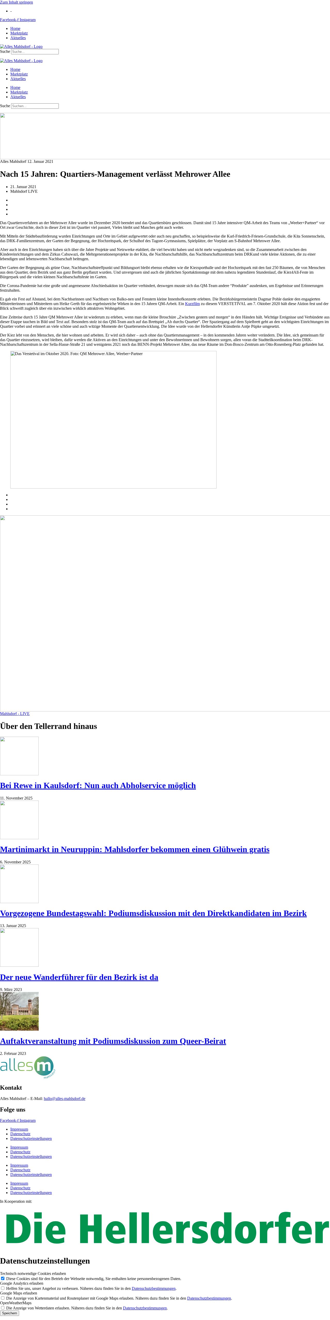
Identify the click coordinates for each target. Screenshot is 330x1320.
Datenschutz (20, 1134)
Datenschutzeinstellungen (31, 1138)
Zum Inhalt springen (16, 2)
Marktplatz (19, 33)
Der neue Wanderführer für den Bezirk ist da (79, 977)
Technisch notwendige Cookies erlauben (33, 1273)
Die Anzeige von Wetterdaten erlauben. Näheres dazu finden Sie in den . (87, 1308)
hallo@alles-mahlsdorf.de (64, 1098)
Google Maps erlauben (18, 1293)
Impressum (19, 1129)
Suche (5, 51)
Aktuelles (18, 38)
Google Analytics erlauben (21, 1283)
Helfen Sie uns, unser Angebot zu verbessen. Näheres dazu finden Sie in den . (91, 1288)
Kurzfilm (192, 303)
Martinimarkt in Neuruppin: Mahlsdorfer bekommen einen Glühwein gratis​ (134, 849)
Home (15, 28)
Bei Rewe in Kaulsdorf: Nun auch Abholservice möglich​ (98, 785)
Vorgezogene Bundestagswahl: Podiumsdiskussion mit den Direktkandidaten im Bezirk (153, 913)
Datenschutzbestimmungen (154, 1288)
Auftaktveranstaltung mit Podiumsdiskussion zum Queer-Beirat (113, 1041)
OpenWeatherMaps (15, 1303)
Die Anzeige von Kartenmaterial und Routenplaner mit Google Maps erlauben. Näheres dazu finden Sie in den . (119, 1298)
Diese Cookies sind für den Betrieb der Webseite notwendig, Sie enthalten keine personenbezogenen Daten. (93, 1278)
